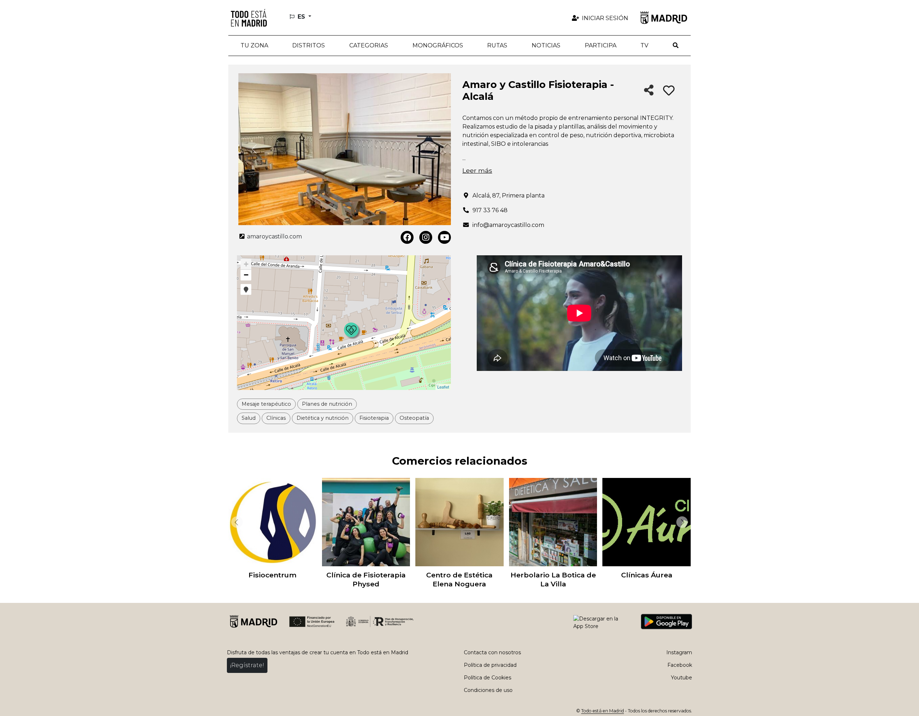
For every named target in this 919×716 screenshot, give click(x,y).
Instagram (679, 652)
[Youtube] (444, 237)
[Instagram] (425, 237)
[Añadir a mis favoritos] (669, 90)
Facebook (679, 665)
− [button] (246, 274)
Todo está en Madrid (602, 710)
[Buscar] (676, 45)
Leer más (477, 170)
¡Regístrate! (247, 665)
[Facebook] (407, 237)
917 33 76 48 (490, 210)
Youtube (681, 677)
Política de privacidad (490, 665)
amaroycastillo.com (274, 236)
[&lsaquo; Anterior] (235, 522)
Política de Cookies (487, 677)
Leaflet (443, 387)
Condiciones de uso (488, 690)
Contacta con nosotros (492, 652)
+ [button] (246, 264)
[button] (308, 45)
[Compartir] (649, 90)
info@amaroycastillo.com (508, 225)
